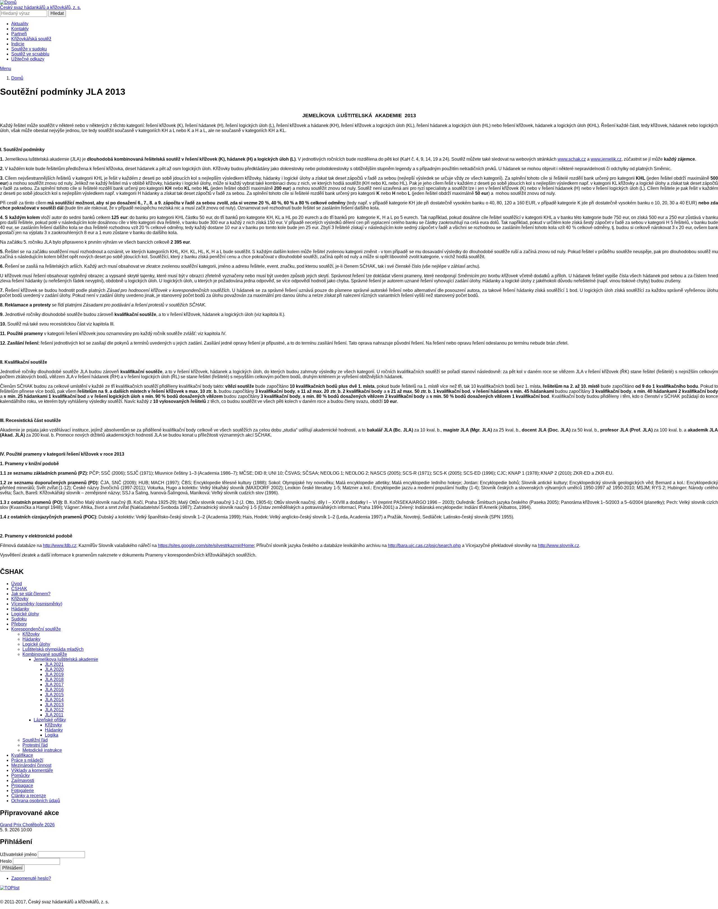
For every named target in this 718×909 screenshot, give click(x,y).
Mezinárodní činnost (31, 765)
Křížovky (19, 598)
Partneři (19, 33)
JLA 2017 (54, 684)
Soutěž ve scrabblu (30, 54)
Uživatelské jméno (18, 854)
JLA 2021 (54, 664)
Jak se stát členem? (30, 593)
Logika (51, 735)
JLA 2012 (54, 709)
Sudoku (19, 619)
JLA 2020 (54, 669)
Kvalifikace (22, 755)
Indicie (17, 43)
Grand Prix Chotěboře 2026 (27, 824)
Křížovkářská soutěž (31, 38)
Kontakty (20, 28)
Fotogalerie (22, 790)
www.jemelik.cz (606, 159)
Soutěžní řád (35, 740)
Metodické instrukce (42, 750)
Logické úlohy (25, 614)
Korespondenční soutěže (36, 629)
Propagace (22, 785)
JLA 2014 (54, 699)
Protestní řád (35, 745)
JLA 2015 (54, 694)
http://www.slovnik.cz (558, 545)
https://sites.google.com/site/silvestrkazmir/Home (206, 545)
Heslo (6, 861)
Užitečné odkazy (27, 59)
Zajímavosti (22, 780)
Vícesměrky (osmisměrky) (36, 603)
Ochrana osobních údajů (35, 800)
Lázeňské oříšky (50, 719)
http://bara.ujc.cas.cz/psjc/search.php (424, 545)
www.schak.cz (572, 159)
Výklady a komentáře (32, 770)
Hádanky (20, 608)
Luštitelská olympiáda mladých (53, 649)
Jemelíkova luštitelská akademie (66, 659)
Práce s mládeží (27, 760)
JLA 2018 (54, 679)
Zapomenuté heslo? (31, 878)
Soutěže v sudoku (29, 49)
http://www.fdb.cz (59, 545)
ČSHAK (19, 588)
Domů (17, 78)
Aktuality (19, 23)
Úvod (16, 583)
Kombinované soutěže (44, 654)
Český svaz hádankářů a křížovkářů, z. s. (40, 7)
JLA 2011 (54, 714)
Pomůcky (20, 775)
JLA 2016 (54, 689)
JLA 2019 (54, 674)
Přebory (19, 624)
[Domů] (8, 2)
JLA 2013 (54, 704)
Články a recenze (28, 795)
